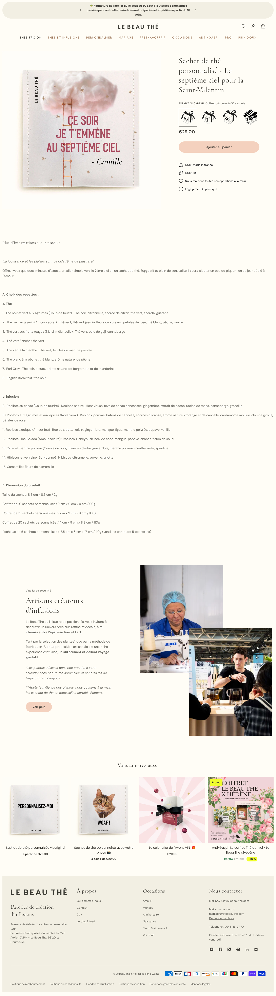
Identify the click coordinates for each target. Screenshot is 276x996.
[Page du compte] (253, 26)
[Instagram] (211, 949)
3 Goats (154, 973)
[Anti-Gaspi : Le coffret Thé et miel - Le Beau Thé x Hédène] (241, 810)
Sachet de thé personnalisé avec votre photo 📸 (104, 850)
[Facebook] (220, 949)
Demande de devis (221, 918)
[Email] (256, 949)
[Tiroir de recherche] (244, 26)
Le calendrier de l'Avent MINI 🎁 (172, 848)
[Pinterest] (238, 949)
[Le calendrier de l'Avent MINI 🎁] (172, 810)
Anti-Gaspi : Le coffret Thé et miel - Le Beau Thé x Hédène (240, 850)
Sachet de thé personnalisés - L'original (35, 848)
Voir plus (39, 707)
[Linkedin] (247, 949)
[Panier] (263, 26)
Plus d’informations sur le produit (31, 242)
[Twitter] (229, 949)
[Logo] (138, 26)
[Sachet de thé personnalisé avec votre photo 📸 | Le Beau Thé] (104, 810)
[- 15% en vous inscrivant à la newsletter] (138, 10)
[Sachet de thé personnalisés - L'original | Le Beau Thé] (35, 810)
